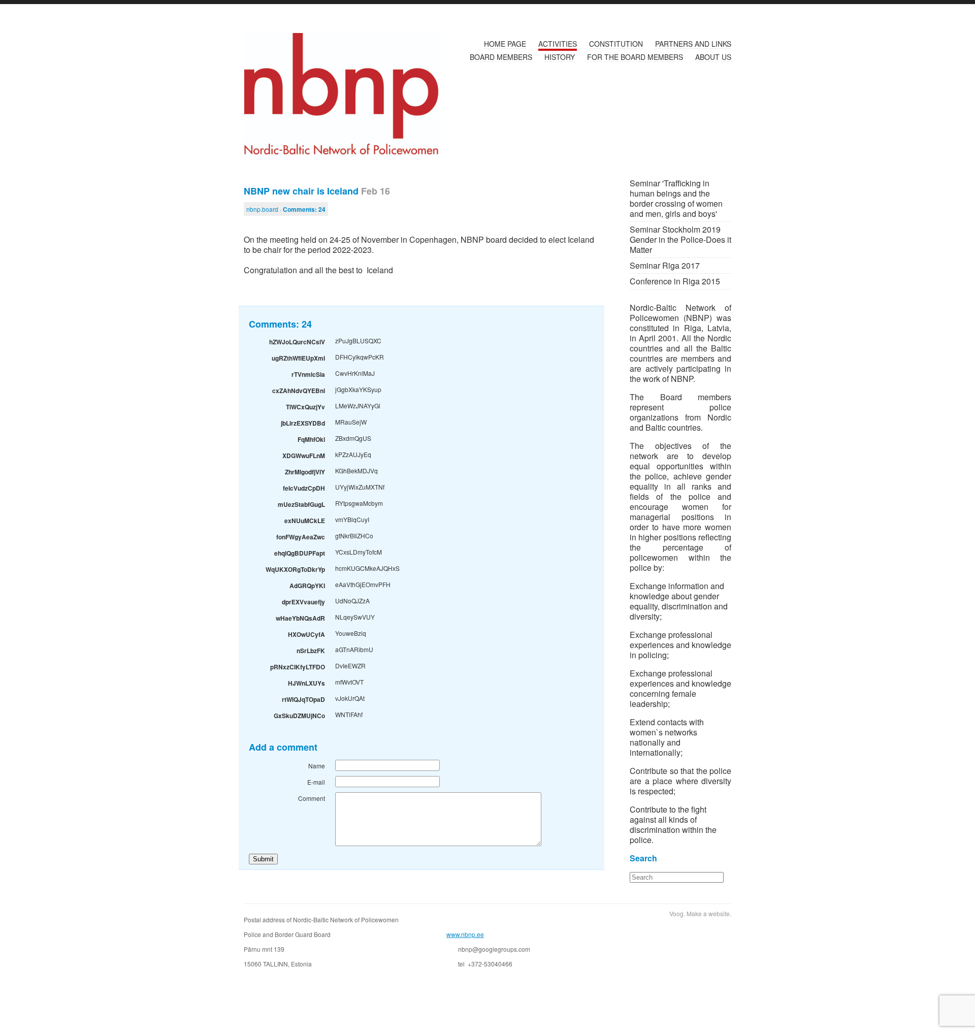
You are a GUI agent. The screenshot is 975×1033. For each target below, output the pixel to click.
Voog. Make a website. (700, 913)
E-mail (316, 782)
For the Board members (635, 57)
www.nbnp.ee (465, 934)
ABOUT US (713, 57)
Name (316, 765)
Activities (557, 44)
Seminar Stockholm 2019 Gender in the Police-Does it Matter (680, 239)
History (559, 57)
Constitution (616, 44)
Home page (505, 44)
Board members (501, 57)
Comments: (304, 209)
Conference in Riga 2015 (675, 281)
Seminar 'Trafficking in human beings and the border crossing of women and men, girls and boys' (676, 198)
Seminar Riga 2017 (665, 265)
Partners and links (693, 44)
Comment (311, 798)
